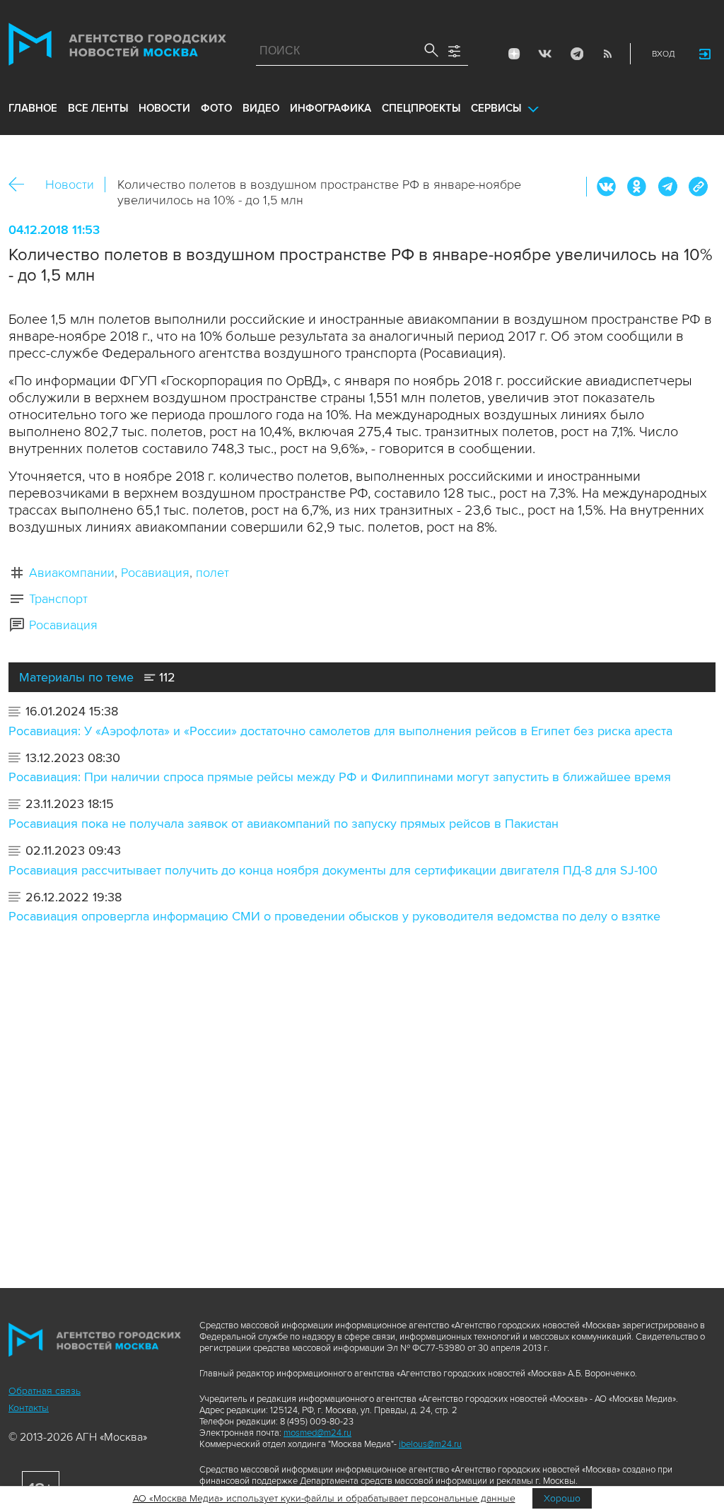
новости (164, 108)
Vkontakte (545, 53)
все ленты (98, 108)
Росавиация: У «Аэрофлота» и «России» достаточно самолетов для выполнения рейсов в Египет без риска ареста (340, 731)
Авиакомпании (72, 572)
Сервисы (496, 108)
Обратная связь (44, 1391)
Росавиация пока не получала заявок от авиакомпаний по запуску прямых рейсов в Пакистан (283, 823)
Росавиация (155, 572)
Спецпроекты (421, 108)
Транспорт (58, 599)
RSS (607, 53)
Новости (69, 184)
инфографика (330, 108)
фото (216, 108)
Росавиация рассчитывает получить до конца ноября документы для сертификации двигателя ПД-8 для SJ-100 (333, 870)
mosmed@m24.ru (317, 1433)
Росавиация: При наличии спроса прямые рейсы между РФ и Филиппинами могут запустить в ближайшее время (339, 777)
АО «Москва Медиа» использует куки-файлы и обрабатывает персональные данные (324, 1498)
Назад (21, 184)
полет (212, 572)
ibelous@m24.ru (430, 1444)
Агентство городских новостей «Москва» (117, 47)
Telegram (576, 53)
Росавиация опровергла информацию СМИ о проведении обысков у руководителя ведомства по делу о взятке (334, 916)
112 (165, 677)
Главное (32, 108)
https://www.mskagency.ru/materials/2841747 (698, 187)
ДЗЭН (514, 53)
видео (261, 108)
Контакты (28, 1408)
